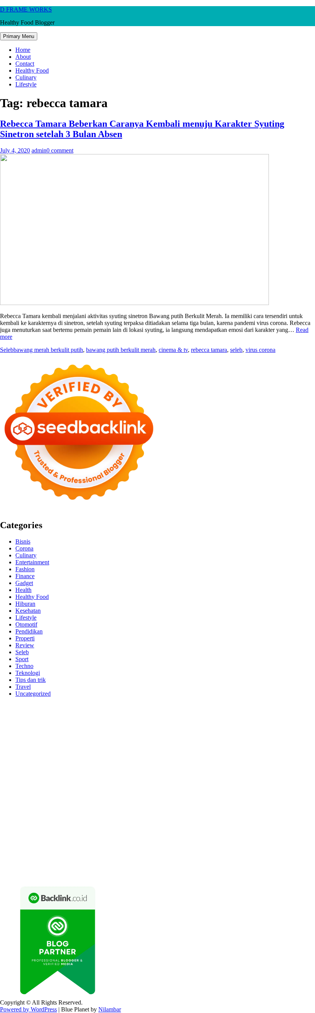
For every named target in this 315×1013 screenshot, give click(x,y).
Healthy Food (32, 70)
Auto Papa (242, 720)
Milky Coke (102, 789)
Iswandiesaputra (119, 817)
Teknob (120, 810)
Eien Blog (12, 755)
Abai (57, 845)
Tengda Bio (14, 769)
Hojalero (259, 748)
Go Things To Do (194, 803)
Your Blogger (247, 831)
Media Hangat (227, 872)
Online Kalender (290, 776)
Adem (220, 852)
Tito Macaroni (235, 803)
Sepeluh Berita (118, 872)
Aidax (199, 741)
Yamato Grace (226, 727)
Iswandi (197, 817)
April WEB (294, 734)
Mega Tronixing (250, 762)
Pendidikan (29, 631)
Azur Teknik (65, 706)
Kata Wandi (268, 817)
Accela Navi (280, 713)
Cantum (148, 852)
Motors (8, 706)
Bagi (208, 845)
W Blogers (195, 727)
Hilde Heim (31, 720)
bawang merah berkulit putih (48, 350)
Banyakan (241, 858)
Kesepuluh (144, 865)
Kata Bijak (154, 734)
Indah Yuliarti (202, 838)
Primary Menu (18, 36)
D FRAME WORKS (26, 9)
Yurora (99, 734)
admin (39, 150)
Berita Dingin (293, 865)
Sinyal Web (121, 831)
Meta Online (124, 734)
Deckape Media (85, 796)
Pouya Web (208, 769)
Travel (23, 686)
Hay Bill (292, 796)
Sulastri (131, 748)
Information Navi (274, 803)
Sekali (95, 865)
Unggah (61, 858)
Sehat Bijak (255, 838)
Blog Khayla (142, 824)
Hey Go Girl (240, 706)
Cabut (129, 852)
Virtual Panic (69, 748)
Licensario (182, 782)
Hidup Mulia (180, 755)
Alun (71, 845)
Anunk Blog (33, 706)
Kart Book (28, 762)
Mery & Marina (290, 748)
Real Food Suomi (21, 782)
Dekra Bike (255, 776)
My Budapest (122, 796)
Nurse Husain (103, 748)
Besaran (265, 858)
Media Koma (152, 831)
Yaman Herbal (280, 789)
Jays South (250, 734)
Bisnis (22, 541)
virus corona (260, 350)
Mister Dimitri (85, 755)
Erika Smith (171, 762)
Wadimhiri (60, 720)
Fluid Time (301, 769)
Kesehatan (28, 610)
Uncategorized (33, 693)
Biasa (74, 852)
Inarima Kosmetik (146, 782)
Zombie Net (185, 748)
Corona (24, 548)
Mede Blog (237, 769)
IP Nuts (44, 789)
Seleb (6, 350)
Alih (83, 845)
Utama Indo (155, 741)
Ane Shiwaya (175, 769)
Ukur (114, 858)
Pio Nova (31, 776)
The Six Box (249, 782)
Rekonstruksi (120, 755)
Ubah (79, 858)
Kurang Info (15, 831)
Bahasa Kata (261, 872)
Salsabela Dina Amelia (267, 824)
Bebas (33, 852)
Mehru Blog (291, 727)
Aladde (37, 741)
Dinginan (216, 858)
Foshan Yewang (152, 713)
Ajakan (203, 852)
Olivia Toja (42, 734)
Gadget (24, 583)
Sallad (33, 755)
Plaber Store (188, 713)
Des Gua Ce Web (150, 803)
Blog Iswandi (109, 824)
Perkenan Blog (18, 872)
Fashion (25, 569)
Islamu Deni (260, 727)
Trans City (143, 810)
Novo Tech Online (224, 748)
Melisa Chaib (73, 734)
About (23, 56)
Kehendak (116, 865)
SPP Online (76, 762)
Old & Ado (132, 789)
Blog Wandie (223, 824)
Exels (6, 762)
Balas (238, 845)
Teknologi (27, 673)
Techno (24, 666)
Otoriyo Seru (70, 789)
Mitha (175, 734)
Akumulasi (119, 845)
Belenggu (54, 852)
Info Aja (230, 838)
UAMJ (224, 789)
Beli (272, 845)
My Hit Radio (86, 741)
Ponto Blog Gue (162, 776)
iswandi (89, 817)
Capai (43, 858)
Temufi (69, 769)
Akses (262, 852)
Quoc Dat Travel (165, 720)
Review (24, 645)
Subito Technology (40, 713)
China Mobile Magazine (226, 755)
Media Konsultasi (159, 872)
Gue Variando (164, 789)
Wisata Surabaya (30, 810)
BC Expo (195, 776)
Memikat (11, 865)
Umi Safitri (170, 838)
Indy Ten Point (214, 782)
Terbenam (12, 852)
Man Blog (266, 810)
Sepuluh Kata (258, 865)
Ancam (143, 845)
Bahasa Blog (53, 872)
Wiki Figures (80, 713)
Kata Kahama (112, 727)
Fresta (272, 734)
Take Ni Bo (249, 713)
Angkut (162, 845)
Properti (25, 638)
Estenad (249, 741)
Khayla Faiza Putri (163, 817)
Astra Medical (283, 782)
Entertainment (32, 562)
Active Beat (14, 796)
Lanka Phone (186, 706)
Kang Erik (170, 810)
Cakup (167, 852)
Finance (25, 576)
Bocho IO (219, 796)
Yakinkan (56, 865)
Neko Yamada (115, 713)
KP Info (181, 741)
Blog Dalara (33, 727)
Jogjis (228, 734)
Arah (194, 845)
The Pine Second (208, 762)
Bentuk (91, 852)
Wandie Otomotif (70, 824)
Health (23, 590)
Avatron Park (273, 720)
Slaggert (58, 741)
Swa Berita (13, 734)
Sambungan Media (181, 865)
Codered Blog (269, 769)
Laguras (298, 755)
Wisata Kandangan (183, 824)
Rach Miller (272, 755)
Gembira (33, 865)
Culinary (25, 77)
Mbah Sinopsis (202, 734)
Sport (21, 659)
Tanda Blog (84, 872)
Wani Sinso (14, 741)
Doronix (214, 706)
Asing (179, 845)
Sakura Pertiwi (103, 838)
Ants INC (86, 720)
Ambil (97, 845)
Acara (7, 845)
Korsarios (80, 782)
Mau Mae (196, 810)
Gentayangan (170, 858)
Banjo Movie (190, 796)
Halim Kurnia (139, 838)
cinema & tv (173, 350)
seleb (236, 350)
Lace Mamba (274, 706)
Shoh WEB (155, 748)
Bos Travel (65, 810)
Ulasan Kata (138, 858)
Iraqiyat (9, 776)
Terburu (111, 852)
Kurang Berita (49, 831)
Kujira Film (93, 769)
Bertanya (282, 838)
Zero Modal (219, 713)
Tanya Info (195, 872)
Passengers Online (121, 720)
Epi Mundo (80, 727)
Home (22, 49)
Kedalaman (290, 858)
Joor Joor (130, 776)
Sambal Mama (122, 741)
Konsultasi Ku (223, 865)
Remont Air (14, 803)
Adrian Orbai (139, 762)
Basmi (222, 845)
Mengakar (241, 852)
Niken (287, 810)
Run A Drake (156, 796)
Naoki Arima (45, 803)
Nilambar (109, 1009)
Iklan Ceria (167, 727)
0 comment (59, 150)
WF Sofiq (54, 755)
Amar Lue (120, 769)
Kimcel (159, 706)
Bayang (256, 845)
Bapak (196, 858)
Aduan (184, 852)
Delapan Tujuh (100, 706)
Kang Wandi (32, 824)
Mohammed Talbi (95, 776)
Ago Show (150, 755)
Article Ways (223, 776)
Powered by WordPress (28, 1009)
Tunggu (97, 858)
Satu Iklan (278, 831)
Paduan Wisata (65, 838)
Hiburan (25, 603)
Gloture (51, 762)
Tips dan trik (30, 679)
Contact (24, 63)
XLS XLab (248, 789)
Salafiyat (141, 727)
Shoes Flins (59, 776)
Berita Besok (185, 831)
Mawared (55, 782)
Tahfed (217, 810)
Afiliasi (303, 838)
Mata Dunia (94, 810)
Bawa (286, 845)
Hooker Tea (44, 769)
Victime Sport (16, 789)
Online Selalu (29, 838)
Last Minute (108, 782)
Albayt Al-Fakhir (208, 720)
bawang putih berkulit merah (121, 350)
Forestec (270, 796)
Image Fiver (134, 706)
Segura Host (286, 762)
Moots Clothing (33, 748)
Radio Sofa (64, 817)
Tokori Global (47, 796)
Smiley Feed (107, 762)
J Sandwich (77, 803)
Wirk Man (240, 810)
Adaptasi (26, 845)
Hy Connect (223, 741)
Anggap (281, 852)
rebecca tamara (209, 350)
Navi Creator (34, 817)
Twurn (57, 727)
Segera (78, 865)
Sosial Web (216, 831)
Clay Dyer (246, 796)
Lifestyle (25, 84)
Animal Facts (198, 789)
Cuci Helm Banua (230, 817)
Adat (44, 845)
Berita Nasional (86, 831)
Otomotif (26, 624)
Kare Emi (146, 769)
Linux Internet (110, 803)
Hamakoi (271, 741)
